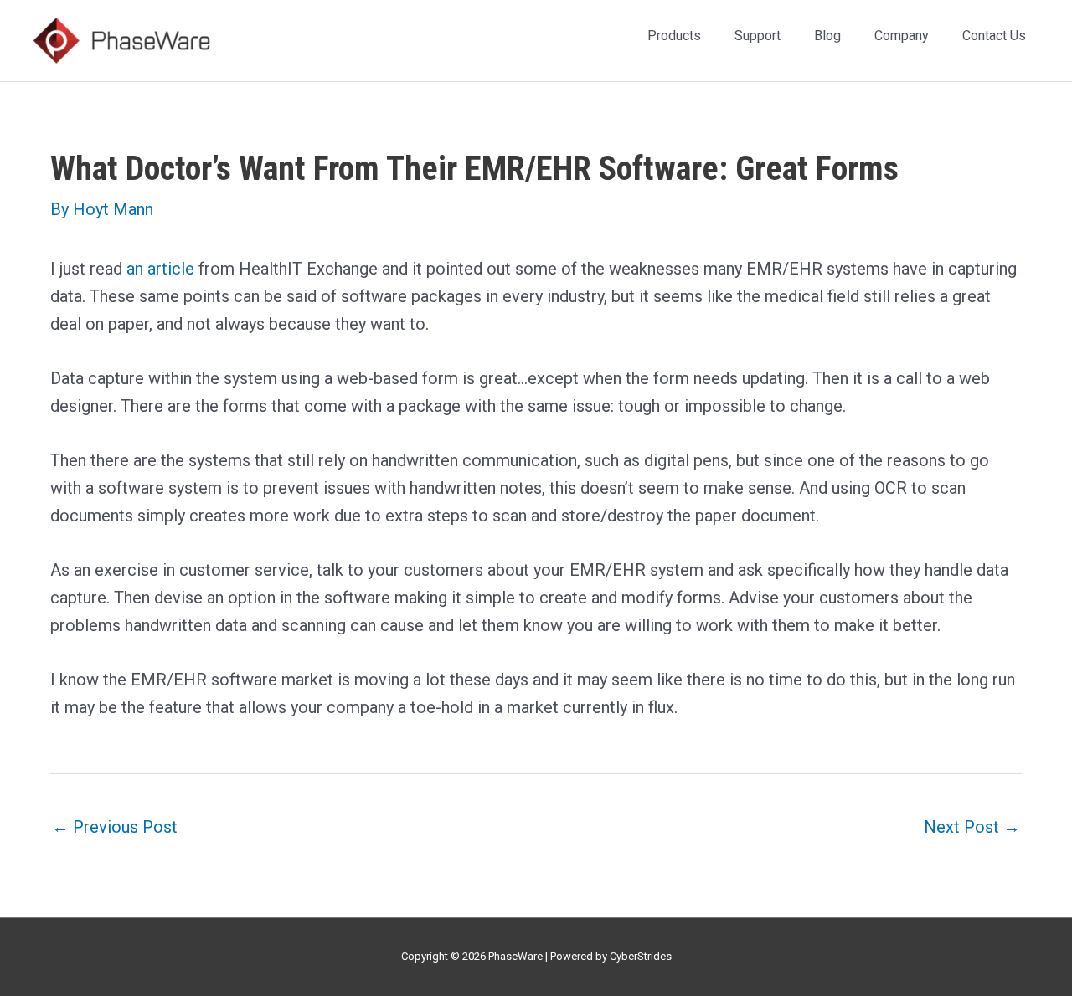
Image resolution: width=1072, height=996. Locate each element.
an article (162, 269)
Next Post (972, 827)
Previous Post (115, 827)
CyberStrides (641, 956)
